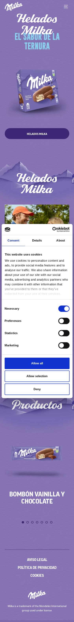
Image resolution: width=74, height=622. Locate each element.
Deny (37, 389)
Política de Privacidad (37, 567)
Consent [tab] (13, 240)
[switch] (63, 321)
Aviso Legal (37, 560)
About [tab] (60, 240)
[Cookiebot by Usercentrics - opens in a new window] (52, 229)
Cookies (37, 575)
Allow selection (37, 376)
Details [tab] (37, 240)
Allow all (37, 363)
